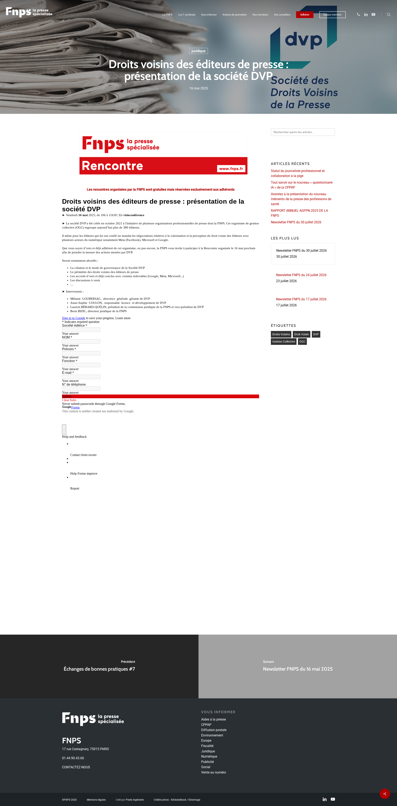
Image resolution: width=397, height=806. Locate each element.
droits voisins (281, 334)
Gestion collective (283, 341)
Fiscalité (207, 746)
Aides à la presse (213, 719)
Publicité (207, 762)
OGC (302, 341)
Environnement (212, 735)
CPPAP (206, 725)
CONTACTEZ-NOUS (76, 767)
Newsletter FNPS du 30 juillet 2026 (296, 222)
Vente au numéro (213, 772)
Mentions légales (96, 799)
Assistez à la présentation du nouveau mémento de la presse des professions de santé (301, 199)
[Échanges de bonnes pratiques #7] (99, 666)
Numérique (209, 756)
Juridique (198, 51)
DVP (316, 334)
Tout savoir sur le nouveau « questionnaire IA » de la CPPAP (301, 184)
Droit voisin (301, 334)
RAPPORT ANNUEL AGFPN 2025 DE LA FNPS (299, 213)
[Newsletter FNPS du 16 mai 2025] (297, 666)
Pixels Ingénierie (135, 799)
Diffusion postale (213, 730)
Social (205, 767)
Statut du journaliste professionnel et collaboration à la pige (298, 173)
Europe (206, 740)
